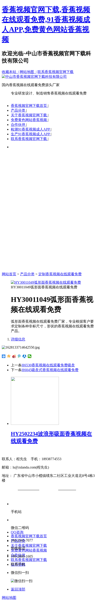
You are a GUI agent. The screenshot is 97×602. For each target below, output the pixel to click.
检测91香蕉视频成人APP (31, 129)
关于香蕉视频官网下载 (29, 115)
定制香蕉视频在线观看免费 (60, 274)
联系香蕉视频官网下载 (55, 72)
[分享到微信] (30, 356)
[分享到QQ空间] (9, 356)
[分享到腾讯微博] (19, 356)
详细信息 (18, 339)
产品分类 (18, 110)
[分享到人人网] (24, 356)
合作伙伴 (18, 124)
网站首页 (9, 274)
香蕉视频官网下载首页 (29, 106)
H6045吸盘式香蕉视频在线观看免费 (50, 370)
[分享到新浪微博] (14, 356)
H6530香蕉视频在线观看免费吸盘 (48, 365)
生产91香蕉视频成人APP (31, 134)
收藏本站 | (10, 72)
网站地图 (9, 598)
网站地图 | (28, 72)
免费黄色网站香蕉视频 (29, 120)
